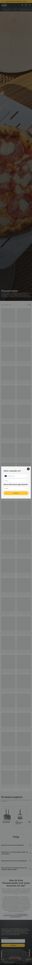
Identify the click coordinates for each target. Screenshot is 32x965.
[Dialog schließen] (28, 469)
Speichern (16, 493)
